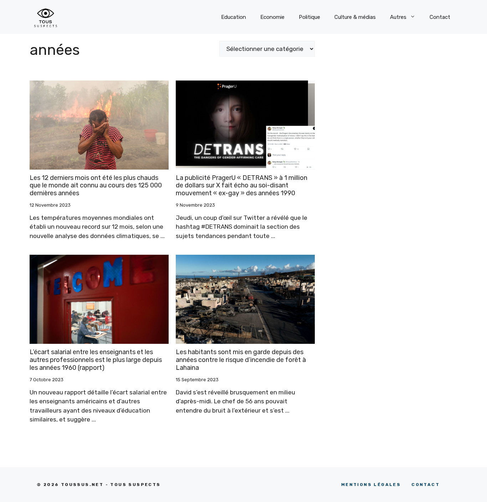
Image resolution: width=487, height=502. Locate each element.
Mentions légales (371, 484)
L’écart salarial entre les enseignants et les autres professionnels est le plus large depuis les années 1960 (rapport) (96, 359)
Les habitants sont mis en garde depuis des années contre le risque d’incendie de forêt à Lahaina (241, 359)
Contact (440, 17)
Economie (272, 17)
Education (233, 17)
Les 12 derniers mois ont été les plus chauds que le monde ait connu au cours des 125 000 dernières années (96, 185)
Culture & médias (355, 17)
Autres (398, 17)
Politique (309, 17)
